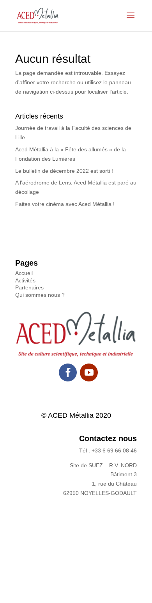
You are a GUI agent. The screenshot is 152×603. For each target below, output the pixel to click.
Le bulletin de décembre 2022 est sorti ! (64, 171)
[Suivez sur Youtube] (89, 372)
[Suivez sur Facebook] (68, 372)
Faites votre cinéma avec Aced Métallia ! (65, 204)
